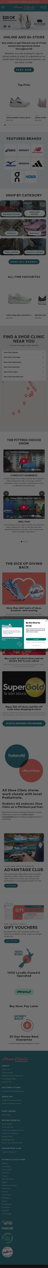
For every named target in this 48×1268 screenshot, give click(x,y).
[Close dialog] (46, 621)
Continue (36, 639)
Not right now (36, 645)
